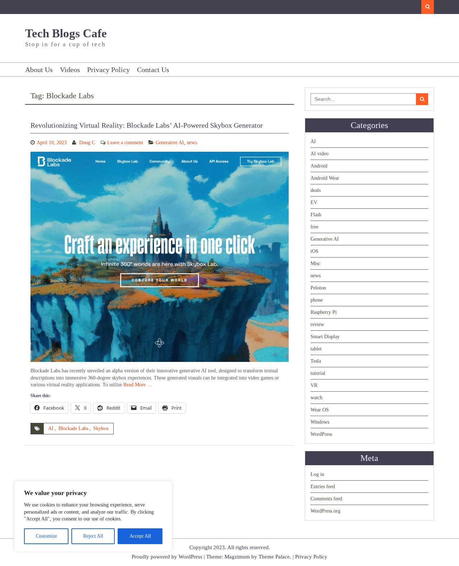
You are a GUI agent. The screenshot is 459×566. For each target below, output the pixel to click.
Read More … (137, 384)
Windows (320, 422)
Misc (315, 263)
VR (314, 385)
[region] (93, 516)
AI (50, 428)
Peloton (318, 288)
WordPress (321, 434)
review (317, 324)
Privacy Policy (108, 70)
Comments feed (326, 498)
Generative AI (170, 142)
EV (314, 202)
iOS (314, 251)
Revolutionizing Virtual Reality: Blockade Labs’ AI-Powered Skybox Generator (146, 125)
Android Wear (325, 178)
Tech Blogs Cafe (66, 33)
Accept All (140, 536)
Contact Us (153, 70)
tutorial (318, 373)
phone (317, 300)
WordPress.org (325, 511)
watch (316, 397)
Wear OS (320, 409)
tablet (316, 349)
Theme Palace (274, 557)
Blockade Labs (73, 428)
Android (319, 166)
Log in (317, 474)
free (314, 227)
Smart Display (325, 336)
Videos (70, 70)
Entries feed (323, 486)
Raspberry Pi (324, 312)
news (192, 142)
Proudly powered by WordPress (167, 557)
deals (316, 190)
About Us (39, 70)
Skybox (101, 428)
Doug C (87, 142)
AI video (319, 153)
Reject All (93, 536)
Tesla (316, 361)
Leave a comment (125, 142)
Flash (316, 214)
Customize (46, 536)
